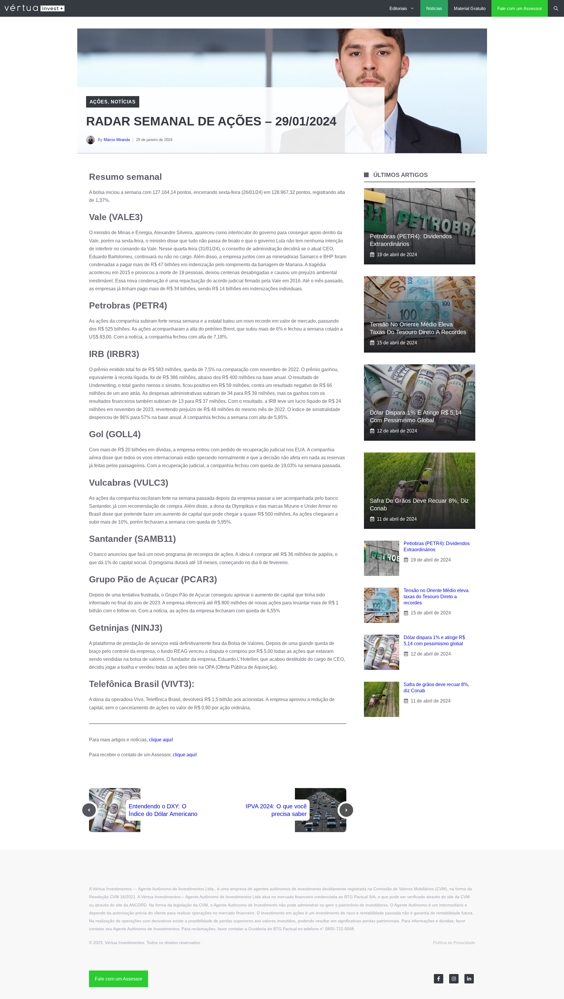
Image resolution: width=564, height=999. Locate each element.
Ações (99, 101)
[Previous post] (89, 810)
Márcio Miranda (117, 140)
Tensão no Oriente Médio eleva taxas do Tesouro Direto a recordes (436, 596)
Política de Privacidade (454, 942)
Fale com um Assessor (519, 8)
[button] (556, 8)
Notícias (434, 8)
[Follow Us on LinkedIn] (469, 978)
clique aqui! (161, 739)
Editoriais (398, 8)
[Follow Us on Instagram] (454, 978)
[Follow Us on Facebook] (438, 978)
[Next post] (346, 810)
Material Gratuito (470, 8)
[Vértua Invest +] (34, 8)
